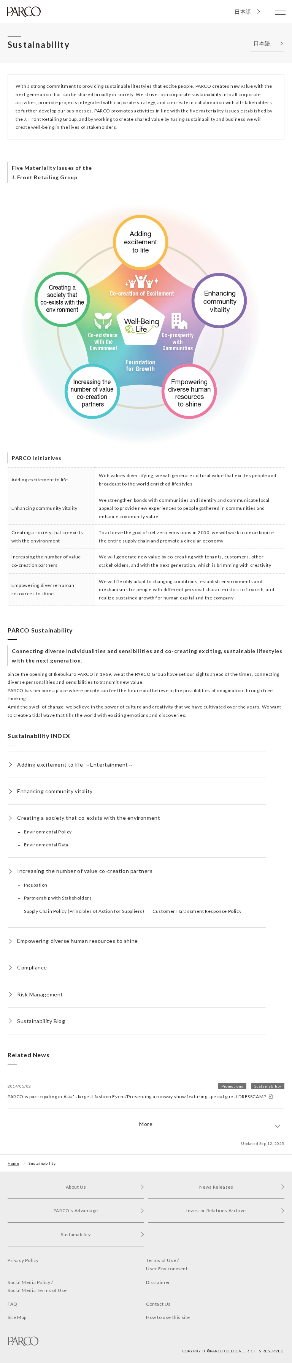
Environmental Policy (48, 832)
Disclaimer (158, 1282)
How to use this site (168, 1317)
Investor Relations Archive (216, 1210)
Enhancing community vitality (55, 791)
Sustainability (42, 1163)
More (145, 1124)
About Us (76, 1187)
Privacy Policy (23, 1260)
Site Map (17, 1317)
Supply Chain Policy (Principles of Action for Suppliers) (84, 911)
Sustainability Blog (41, 1021)
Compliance (32, 967)
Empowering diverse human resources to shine (77, 941)
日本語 (243, 11)
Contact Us (158, 1304)
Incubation (36, 885)
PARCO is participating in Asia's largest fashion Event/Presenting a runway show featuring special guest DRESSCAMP (144, 1091)
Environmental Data (46, 845)
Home (13, 1163)
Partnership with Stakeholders (58, 898)
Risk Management (40, 994)
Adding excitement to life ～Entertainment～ (75, 764)
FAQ (12, 1304)
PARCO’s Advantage (76, 1210)
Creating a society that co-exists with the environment (88, 817)
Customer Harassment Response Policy (196, 911)
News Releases (216, 1187)
